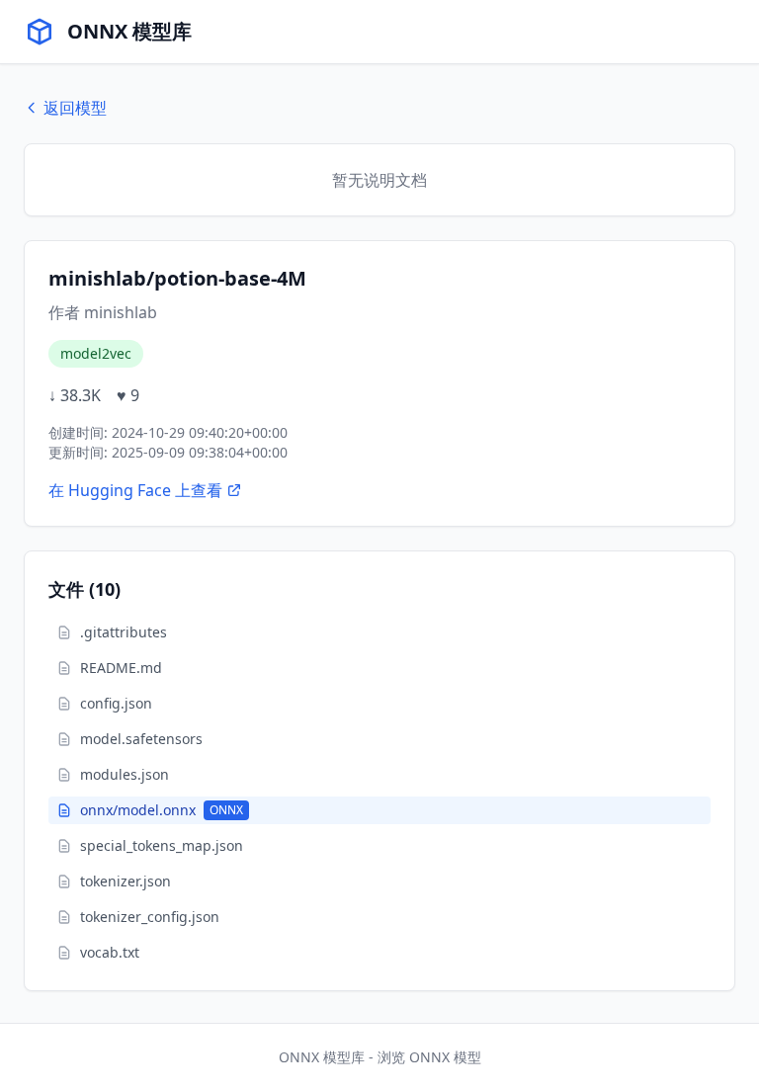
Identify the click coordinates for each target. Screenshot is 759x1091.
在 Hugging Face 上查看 (135, 490)
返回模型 (75, 108)
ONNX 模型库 (129, 31)
